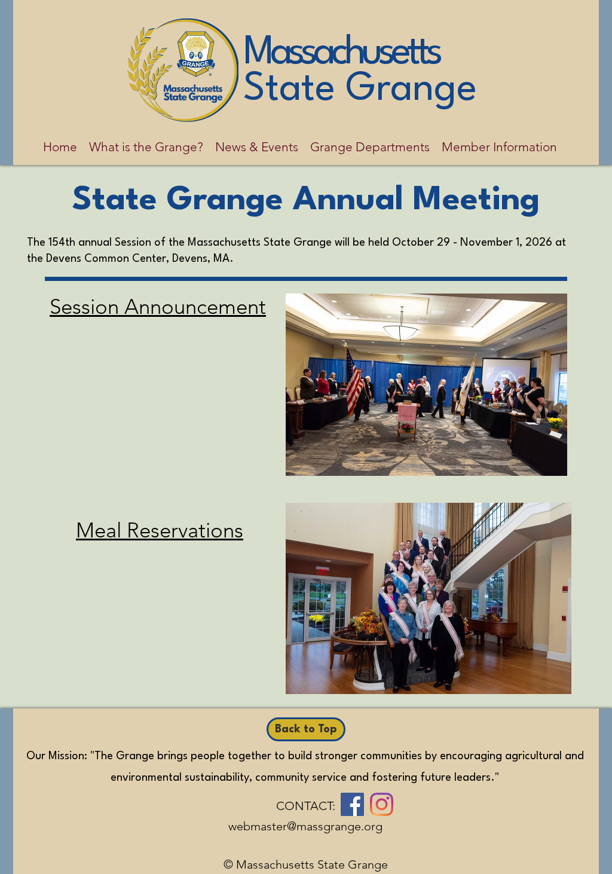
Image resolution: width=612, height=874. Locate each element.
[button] (146, 147)
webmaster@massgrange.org (305, 826)
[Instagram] (381, 804)
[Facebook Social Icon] (352, 804)
